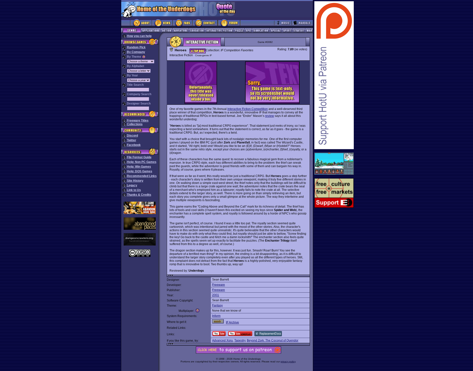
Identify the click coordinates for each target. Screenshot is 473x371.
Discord (132, 135)
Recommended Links (142, 176)
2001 (215, 295)
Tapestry (239, 340)
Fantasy (217, 305)
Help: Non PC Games (141, 162)
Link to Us (134, 190)
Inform (216, 316)
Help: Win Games (139, 166)
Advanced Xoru (222, 340)
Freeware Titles (138, 120)
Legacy (132, 185)
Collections (135, 124)
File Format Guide (139, 157)
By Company (136, 52)
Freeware (218, 284)
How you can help (139, 36)
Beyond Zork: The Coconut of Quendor (272, 340)
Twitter (131, 140)
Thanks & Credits (139, 194)
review (269, 116)
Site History (135, 180)
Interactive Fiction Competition (247, 109)
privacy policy (288, 361)
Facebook (134, 145)
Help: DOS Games (139, 171)
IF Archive (232, 322)
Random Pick (136, 47)
